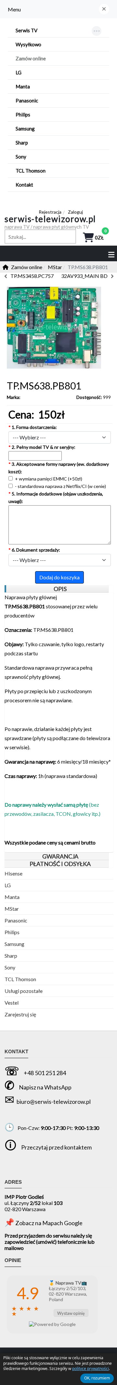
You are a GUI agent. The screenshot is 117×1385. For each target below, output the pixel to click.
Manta (12, 897)
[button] (104, 9)
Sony (10, 967)
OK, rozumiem (97, 1378)
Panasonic (16, 920)
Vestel (12, 1002)
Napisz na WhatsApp (45, 1087)
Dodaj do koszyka (59, 577)
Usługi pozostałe (24, 991)
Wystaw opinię (71, 1313)
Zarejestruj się (20, 1014)
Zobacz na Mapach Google (49, 1222)
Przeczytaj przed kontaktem (56, 1147)
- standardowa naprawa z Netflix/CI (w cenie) (60, 486)
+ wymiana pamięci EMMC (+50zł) (48, 478)
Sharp (11, 955)
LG (8, 885)
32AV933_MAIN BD (84, 276)
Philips (12, 932)
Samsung (14, 944)
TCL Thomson (20, 979)
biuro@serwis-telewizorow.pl (54, 1101)
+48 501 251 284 (45, 1072)
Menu (14, 9)
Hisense (13, 873)
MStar (12, 909)
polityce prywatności (90, 1368)
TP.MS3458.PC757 (32, 276)
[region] (56, 589)
